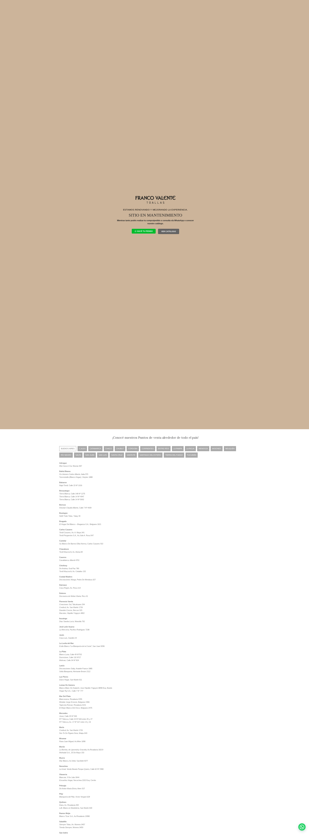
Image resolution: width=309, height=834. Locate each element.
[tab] (67, 448)
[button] (302, 827)
